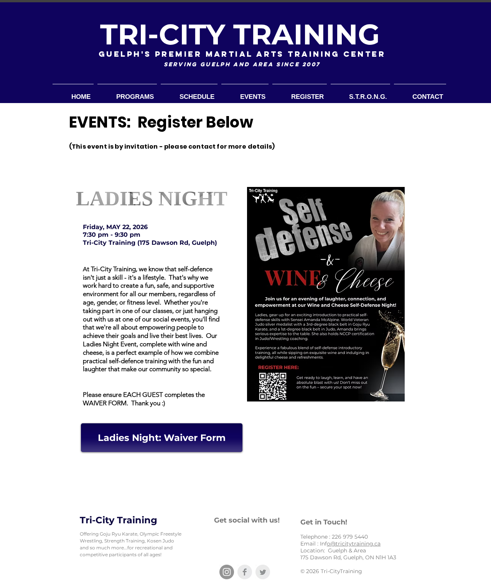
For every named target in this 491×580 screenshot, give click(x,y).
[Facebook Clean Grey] (244, 572)
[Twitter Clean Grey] (262, 572)
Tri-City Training (118, 520)
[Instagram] (226, 572)
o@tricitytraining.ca (354, 543)
